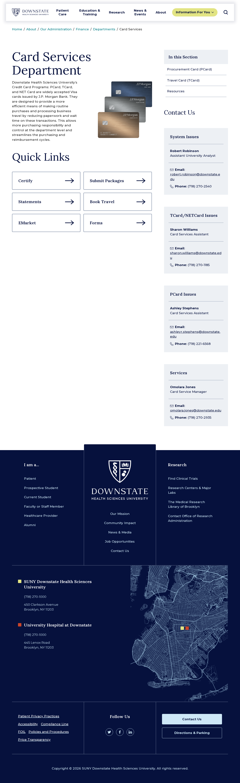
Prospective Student (41, 488)
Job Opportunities (120, 541)
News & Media (119, 532)
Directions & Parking (192, 733)
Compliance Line (54, 724)
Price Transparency (34, 739)
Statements (29, 201)
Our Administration (56, 29)
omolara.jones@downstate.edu (195, 410)
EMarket (27, 222)
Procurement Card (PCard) (189, 69)
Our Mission (120, 514)
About (161, 12)
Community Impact (120, 523)
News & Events (140, 12)
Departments (104, 29)
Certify (25, 180)
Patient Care (62, 12)
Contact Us (120, 551)
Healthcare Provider (41, 516)
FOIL (22, 732)
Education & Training (89, 12)
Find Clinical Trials (183, 478)
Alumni (30, 525)
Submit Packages (107, 180)
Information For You (193, 12)
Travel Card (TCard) (183, 80)
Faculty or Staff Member (44, 506)
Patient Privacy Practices (38, 716)
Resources (175, 91)
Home (17, 29)
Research (117, 12)
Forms (96, 222)
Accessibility (28, 724)
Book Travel (102, 201)
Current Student (37, 497)
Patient (30, 478)
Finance (82, 29)
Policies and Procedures (48, 732)
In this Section (183, 57)
